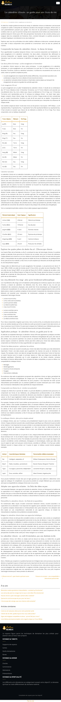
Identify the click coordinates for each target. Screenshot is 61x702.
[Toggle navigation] (58, 3)
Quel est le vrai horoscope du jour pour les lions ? (15, 598)
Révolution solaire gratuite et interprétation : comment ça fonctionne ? (22, 590)
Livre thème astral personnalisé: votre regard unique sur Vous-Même (21, 619)
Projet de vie (5, 22)
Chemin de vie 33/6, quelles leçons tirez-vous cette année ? (18, 614)
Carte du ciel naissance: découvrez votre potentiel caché (17, 611)
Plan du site (30, 701)
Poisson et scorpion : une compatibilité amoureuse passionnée (47, 577)
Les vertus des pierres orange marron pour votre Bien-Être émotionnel (22, 593)
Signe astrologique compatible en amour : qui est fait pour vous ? (20, 616)
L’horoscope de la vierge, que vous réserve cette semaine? (18, 601)
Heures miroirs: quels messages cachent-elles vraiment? (17, 596)
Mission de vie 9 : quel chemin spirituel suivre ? (15, 577)
